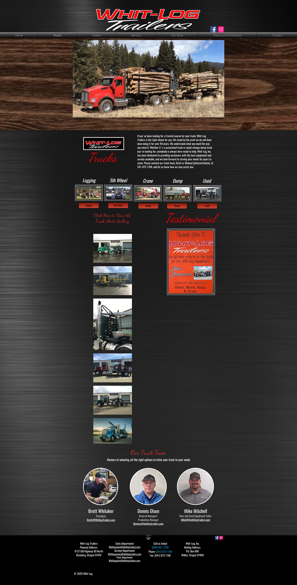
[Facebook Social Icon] (217, 538)
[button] (118, 205)
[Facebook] (213, 29)
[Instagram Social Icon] (221, 538)
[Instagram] (221, 29)
